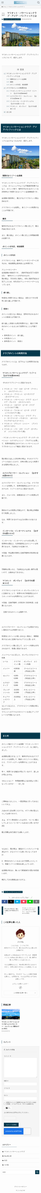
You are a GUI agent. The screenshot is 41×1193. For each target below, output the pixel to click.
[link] (20, 987)
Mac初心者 (7, 1156)
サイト (6, 1095)
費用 (11, 82)
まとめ (9, 112)
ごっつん (20, 942)
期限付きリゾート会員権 (18, 79)
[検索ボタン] (38, 2)
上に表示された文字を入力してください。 (17, 1112)
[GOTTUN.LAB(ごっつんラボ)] (20, 2)
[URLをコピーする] (36, 901)
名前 (6, 1081)
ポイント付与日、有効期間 (19, 84)
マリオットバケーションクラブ (12, 19)
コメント (7, 1056)
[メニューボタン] (2, 2)
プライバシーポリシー (20, 1186)
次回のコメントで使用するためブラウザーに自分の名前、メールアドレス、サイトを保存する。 (21, 1103)
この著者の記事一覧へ (20, 993)
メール (7, 1088)
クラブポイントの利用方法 (17, 88)
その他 (6, 1165)
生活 (5, 1160)
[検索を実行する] (37, 1172)
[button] (5, 901)
